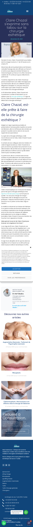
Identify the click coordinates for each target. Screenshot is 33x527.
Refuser (16, 273)
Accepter (16, 269)
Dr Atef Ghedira (18, 294)
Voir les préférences (16, 277)
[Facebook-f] (3, 465)
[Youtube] (6, 465)
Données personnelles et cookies (11, 522)
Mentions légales (6, 520)
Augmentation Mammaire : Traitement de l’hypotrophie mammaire (16, 343)
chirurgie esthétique (17, 96)
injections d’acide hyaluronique (10, 194)
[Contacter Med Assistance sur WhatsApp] (4, 523)
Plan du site (19, 525)
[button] (30, 247)
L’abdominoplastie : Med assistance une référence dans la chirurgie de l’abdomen (16, 402)
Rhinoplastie (16, 373)
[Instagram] (9, 465)
